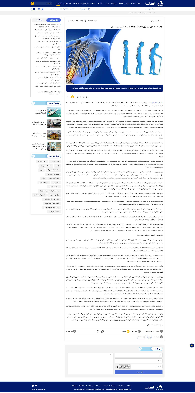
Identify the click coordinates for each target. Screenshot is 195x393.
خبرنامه (106, 386)
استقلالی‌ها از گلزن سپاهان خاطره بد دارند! (48, 83)
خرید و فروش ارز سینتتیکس (51, 199)
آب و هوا (90, 386)
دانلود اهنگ (56, 183)
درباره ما (129, 386)
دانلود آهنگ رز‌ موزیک (53, 170)
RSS (73, 386)
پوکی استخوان (141, 337)
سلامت (158, 21)
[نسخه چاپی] (97, 331)
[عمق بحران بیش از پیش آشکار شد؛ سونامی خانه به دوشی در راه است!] (53, 146)
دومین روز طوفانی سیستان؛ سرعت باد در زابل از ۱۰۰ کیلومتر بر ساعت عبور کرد (47, 37)
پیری (149, 337)
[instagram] (39, 9)
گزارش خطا (134, 331)
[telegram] (42, 9)
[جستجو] (32, 3)
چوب (41, 170)
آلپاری (43, 178)
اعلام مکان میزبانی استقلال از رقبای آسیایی (48, 58)
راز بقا (57, 166)
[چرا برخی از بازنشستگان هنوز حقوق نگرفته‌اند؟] (53, 123)
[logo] (155, 3)
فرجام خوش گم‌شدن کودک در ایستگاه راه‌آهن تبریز (47, 87)
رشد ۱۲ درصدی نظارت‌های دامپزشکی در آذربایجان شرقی (49, 79)
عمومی (153, 21)
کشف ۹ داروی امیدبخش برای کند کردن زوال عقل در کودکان (48, 68)
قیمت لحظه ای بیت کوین (52, 203)
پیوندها (98, 386)
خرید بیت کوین (55, 162)
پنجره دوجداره (42, 162)
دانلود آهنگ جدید (54, 178)
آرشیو (112, 386)
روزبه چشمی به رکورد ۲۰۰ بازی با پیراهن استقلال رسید (49, 43)
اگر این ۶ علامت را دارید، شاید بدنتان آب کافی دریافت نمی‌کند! (47, 73)
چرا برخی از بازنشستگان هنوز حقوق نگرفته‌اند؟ (39, 123)
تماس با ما (120, 386)
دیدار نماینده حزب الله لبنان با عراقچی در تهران (47, 30)
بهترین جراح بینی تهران (53, 174)
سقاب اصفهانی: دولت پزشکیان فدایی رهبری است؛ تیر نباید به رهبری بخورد (48, 54)
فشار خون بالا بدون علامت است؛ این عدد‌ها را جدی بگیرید (47, 62)
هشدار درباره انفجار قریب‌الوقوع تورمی (40, 112)
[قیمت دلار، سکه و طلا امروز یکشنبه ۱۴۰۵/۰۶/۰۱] (53, 135)
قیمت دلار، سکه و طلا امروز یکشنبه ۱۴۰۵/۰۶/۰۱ (39, 135)
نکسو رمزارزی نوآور (54, 187)
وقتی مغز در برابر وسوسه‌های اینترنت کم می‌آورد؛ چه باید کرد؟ (49, 93)
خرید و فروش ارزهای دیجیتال (51, 208)
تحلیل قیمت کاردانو (39, 195)
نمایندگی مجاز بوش (46, 166)
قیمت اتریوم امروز (54, 212)
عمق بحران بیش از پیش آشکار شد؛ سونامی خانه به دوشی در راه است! (39, 146)
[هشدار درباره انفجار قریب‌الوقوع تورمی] (53, 112)
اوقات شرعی (81, 386)
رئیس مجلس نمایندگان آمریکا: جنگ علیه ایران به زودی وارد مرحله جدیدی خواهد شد (47, 25)
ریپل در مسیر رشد (54, 195)
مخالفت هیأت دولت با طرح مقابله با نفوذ (48, 33)
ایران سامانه (34, 389)
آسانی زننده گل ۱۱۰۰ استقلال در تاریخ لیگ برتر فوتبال (47, 48)
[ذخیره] (102, 331)
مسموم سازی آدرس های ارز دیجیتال (49, 191)
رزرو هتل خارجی (44, 183)
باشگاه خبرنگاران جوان (153, 325)
